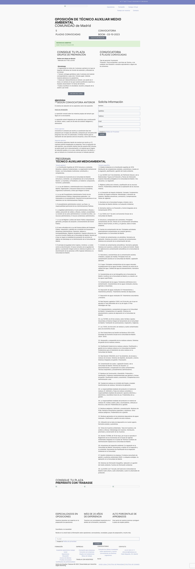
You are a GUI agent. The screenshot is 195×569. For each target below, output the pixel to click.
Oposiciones (110, 7)
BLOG (99, 559)
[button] (76, 129)
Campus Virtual (133, 7)
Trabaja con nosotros (123, 10)
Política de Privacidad (112, 132)
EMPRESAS (79, 546)
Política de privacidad (69, 541)
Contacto (136, 10)
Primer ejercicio (59, 129)
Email (100, 121)
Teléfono (101, 116)
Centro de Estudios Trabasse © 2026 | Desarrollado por (73, 564)
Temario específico (104, 165)
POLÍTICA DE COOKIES (132, 564)
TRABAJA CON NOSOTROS (84, 559)
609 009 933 (145, 1)
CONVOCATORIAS (103, 546)
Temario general (61, 165)
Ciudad (100, 126)
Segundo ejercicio (60, 140)
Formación (121, 7)
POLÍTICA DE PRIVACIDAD (116, 564)
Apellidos (101, 111)
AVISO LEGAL (103, 564)
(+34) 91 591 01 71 (136, 1)
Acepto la (109, 132)
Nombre (100, 105)
